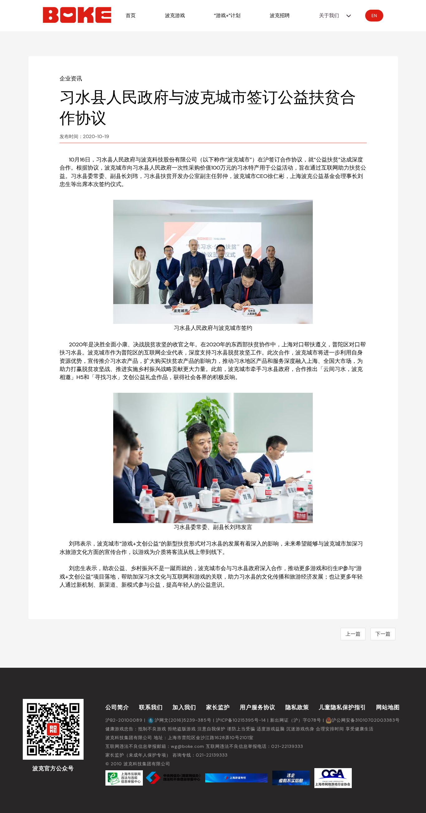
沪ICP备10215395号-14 (241, 720)
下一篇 (382, 634)
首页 (131, 15)
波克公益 (333, 54)
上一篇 (353, 634)
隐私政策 (297, 707)
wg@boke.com (187, 746)
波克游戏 (175, 15)
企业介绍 (333, 39)
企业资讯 (71, 78)
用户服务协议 (257, 707)
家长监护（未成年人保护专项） (138, 755)
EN (374, 15)
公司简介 (117, 707)
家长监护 (218, 707)
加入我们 (184, 707)
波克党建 (333, 70)
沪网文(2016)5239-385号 (183, 720)
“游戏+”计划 (227, 15)
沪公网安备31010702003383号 (366, 720)
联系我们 (151, 707)
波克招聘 (280, 15)
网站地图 (388, 707)
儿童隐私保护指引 (342, 707)
